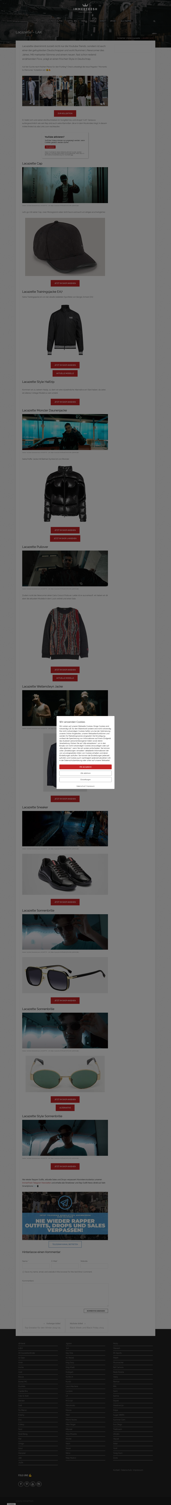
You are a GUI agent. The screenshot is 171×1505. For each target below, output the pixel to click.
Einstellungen (85, 780)
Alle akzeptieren (85, 767)
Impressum (91, 786)
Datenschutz (81, 786)
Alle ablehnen (85, 773)
